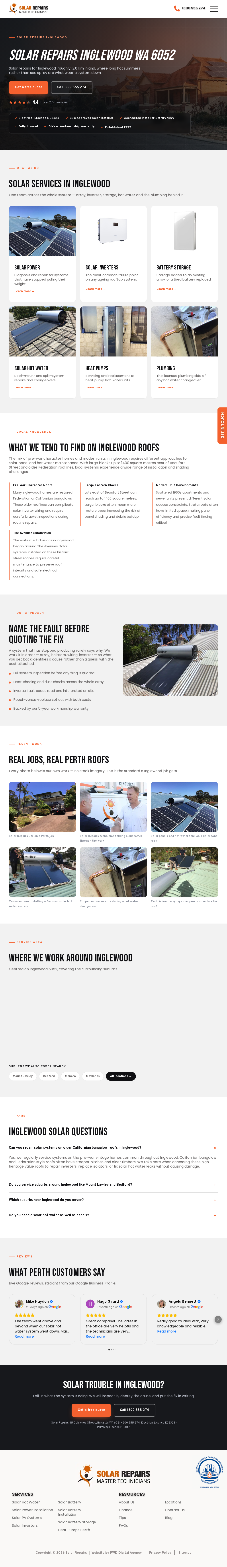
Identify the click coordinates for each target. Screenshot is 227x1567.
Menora (70, 1076)
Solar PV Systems (27, 1517)
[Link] (29, 8)
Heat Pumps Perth (74, 1529)
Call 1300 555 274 (71, 87)
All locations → (121, 1076)
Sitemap (185, 1553)
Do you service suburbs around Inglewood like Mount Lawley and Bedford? (70, 1184)
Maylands (93, 1076)
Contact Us (175, 1510)
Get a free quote (28, 87)
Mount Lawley (23, 1076)
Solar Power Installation (32, 1510)
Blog (168, 1517)
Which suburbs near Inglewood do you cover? (46, 1200)
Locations (173, 1502)
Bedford (49, 1076)
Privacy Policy (160, 1553)
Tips (122, 1517)
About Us (127, 1502)
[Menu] (214, 8)
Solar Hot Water (26, 1502)
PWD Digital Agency (126, 1553)
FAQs (123, 1525)
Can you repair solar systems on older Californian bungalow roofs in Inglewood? (75, 1147)
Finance (126, 1510)
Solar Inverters (25, 1525)
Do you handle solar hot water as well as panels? (49, 1215)
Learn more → (24, 291)
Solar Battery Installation (69, 1512)
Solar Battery (69, 1502)
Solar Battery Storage (77, 1522)
